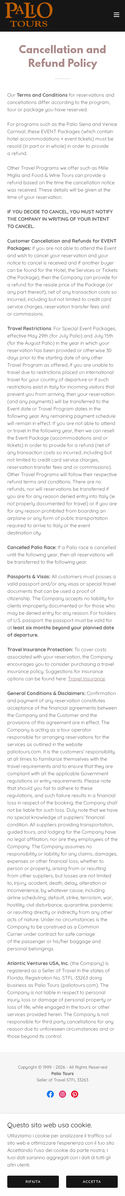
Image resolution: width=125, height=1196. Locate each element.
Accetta (92, 1181)
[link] (28, 14)
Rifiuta (33, 1181)
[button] (116, 15)
